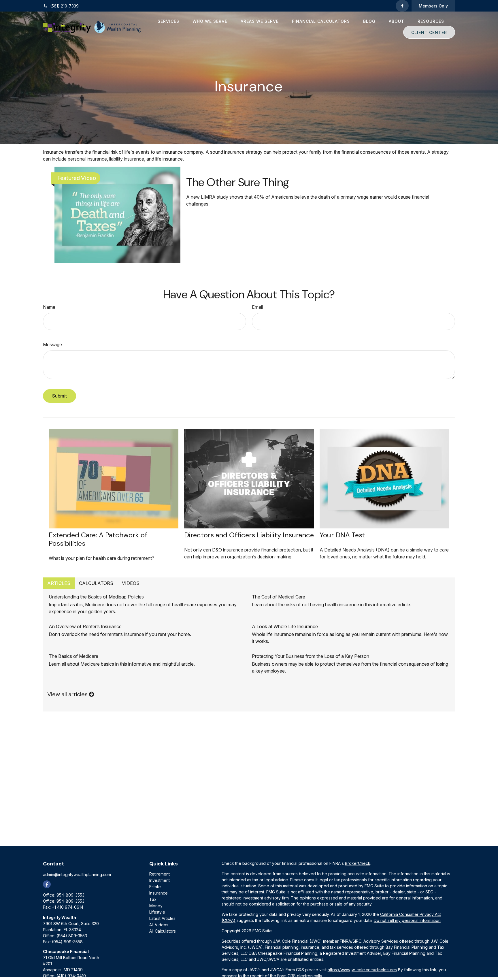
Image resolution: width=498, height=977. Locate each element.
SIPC (356, 941)
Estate (155, 886)
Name (49, 307)
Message (52, 344)
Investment (159, 880)
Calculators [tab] (96, 583)
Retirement (159, 873)
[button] (168, 21)
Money (156, 905)
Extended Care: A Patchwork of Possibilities (98, 539)
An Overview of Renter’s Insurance (85, 626)
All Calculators (162, 931)
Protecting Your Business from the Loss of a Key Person (310, 656)
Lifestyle (157, 912)
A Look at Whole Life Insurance (285, 626)
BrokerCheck (357, 863)
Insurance (158, 893)
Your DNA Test (342, 534)
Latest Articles (162, 918)
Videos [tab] (130, 583)
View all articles (68, 694)
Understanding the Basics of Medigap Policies (96, 597)
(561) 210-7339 (64, 5)
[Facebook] (402, 6)
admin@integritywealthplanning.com (77, 874)
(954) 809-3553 (71, 935)
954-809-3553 (70, 895)
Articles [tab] (58, 583)
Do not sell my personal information (407, 920)
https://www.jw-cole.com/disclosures (362, 969)
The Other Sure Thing (237, 182)
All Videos (158, 924)
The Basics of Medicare (73, 656)
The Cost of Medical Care (278, 597)
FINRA (345, 941)
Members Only (433, 5)
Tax (152, 899)
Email (257, 307)
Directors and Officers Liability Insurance (249, 534)
